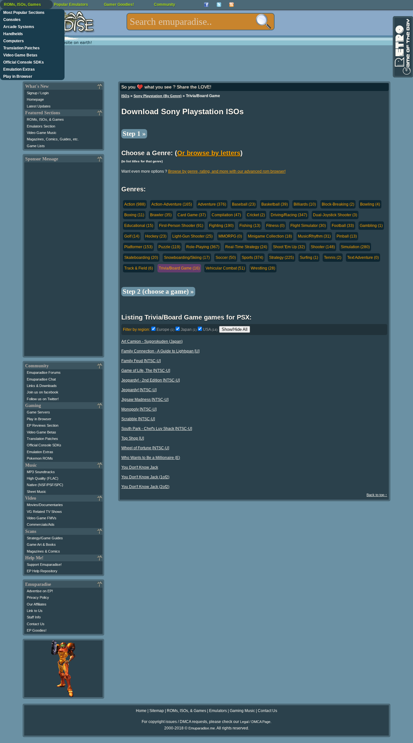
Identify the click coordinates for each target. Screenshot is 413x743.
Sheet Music (36, 492)
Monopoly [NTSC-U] (138, 409)
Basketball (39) (274, 204)
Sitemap (156, 710)
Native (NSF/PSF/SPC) (45, 485)
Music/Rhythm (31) (314, 236)
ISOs (125, 96)
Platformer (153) (138, 247)
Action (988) (135, 204)
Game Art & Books (41, 544)
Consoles (12, 19)
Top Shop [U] (132, 438)
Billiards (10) (305, 204)
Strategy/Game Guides (45, 538)
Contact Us (36, 624)
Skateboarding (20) (141, 257)
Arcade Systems (18, 27)
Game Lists (36, 146)
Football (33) (343, 225)
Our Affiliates (36, 604)
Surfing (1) (309, 257)
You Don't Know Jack (139, 467)
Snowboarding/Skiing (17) (187, 257)
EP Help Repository (42, 571)
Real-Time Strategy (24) (246, 247)
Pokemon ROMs (40, 458)
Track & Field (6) (138, 268)
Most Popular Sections (24, 12)
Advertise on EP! (40, 591)
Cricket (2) (256, 215)
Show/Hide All (234, 329)
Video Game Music (41, 133)
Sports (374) (252, 257)
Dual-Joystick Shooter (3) (335, 215)
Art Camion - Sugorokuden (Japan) (152, 341)
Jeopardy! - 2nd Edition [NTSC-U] (150, 380)
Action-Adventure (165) (171, 204)
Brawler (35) (161, 215)
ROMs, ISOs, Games (22, 4)
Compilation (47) (226, 215)
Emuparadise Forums (44, 372)
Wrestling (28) (263, 268)
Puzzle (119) (169, 247)
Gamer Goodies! (119, 4)
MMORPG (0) (230, 236)
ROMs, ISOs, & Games (45, 119)
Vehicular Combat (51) (225, 268)
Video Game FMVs (41, 518)
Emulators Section (41, 126)
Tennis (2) (332, 257)
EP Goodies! (36, 630)
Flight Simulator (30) (308, 225)
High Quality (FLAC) (42, 478)
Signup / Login (38, 93)
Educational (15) (138, 225)
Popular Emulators (71, 4)
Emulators (218, 710)
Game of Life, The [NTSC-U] (145, 370)
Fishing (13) (249, 225)
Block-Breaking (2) (338, 204)
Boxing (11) (134, 215)
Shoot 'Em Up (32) (289, 247)
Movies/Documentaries (45, 505)
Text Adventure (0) (363, 257)
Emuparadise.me (201, 728)
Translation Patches (21, 48)
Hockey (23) (155, 236)
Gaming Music (242, 710)
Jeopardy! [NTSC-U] (138, 390)
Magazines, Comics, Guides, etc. (53, 139)
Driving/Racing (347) (289, 215)
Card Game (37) (191, 215)
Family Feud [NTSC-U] (141, 361)
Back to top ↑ (377, 495)
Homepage (35, 99)
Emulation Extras (19, 69)
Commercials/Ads (41, 524)
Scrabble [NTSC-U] (138, 419)
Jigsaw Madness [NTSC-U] (144, 399)
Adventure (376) (212, 204)
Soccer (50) (226, 257)
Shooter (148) (323, 247)
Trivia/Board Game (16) (179, 268)
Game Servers (38, 412)
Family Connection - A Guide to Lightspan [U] (160, 351)
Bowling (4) (370, 204)
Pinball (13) (347, 236)
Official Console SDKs (23, 62)
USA (210, 329)
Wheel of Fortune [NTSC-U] (145, 448)
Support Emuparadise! (44, 564)
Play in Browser (17, 76)
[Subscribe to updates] (231, 4)
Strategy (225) (281, 257)
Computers (13, 41)
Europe (165, 329)
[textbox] (200, 21)
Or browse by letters (208, 153)
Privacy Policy (38, 597)
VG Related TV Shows (44, 512)
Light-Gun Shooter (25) (192, 236)
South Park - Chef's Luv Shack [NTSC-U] (156, 428)
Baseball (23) (244, 204)
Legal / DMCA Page (255, 722)
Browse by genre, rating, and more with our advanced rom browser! (227, 171)
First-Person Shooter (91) (181, 225)
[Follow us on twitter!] (219, 4)
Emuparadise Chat (41, 379)
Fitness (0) (275, 225)
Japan (188, 329)
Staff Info (34, 617)
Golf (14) (131, 236)
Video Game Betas (20, 55)
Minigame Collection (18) (270, 236)
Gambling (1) (371, 225)
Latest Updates (39, 106)
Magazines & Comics (43, 551)
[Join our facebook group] (206, 4)
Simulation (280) (355, 247)
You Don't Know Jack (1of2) (145, 477)
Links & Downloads (42, 386)
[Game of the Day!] (402, 47)
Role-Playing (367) (202, 247)
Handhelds (13, 34)
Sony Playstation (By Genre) (158, 96)
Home (141, 710)
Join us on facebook (42, 392)
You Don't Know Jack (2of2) (145, 486)
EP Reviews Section (42, 425)
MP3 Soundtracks (41, 472)
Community (164, 4)
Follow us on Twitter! (43, 399)
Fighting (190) (221, 225)
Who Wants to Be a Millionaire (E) (150, 457)
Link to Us (35, 611)
